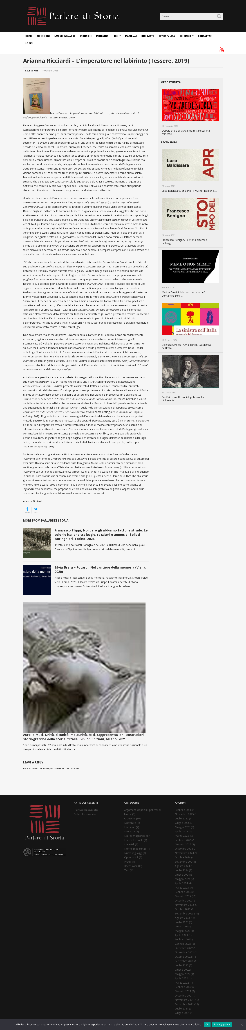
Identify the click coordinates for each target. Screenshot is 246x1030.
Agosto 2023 (182, 917)
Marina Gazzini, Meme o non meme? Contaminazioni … (183, 294)
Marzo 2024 (182, 887)
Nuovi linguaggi (64, 36)
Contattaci (205, 36)
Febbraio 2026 (183, 810)
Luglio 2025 (181, 818)
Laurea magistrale (134, 835)
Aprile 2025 (181, 831)
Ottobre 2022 (183, 956)
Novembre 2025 (184, 814)
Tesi (116, 36)
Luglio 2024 (181, 870)
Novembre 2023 (184, 905)
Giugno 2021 (182, 1013)
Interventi (102, 36)
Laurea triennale (133, 840)
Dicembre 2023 (184, 900)
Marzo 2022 (182, 982)
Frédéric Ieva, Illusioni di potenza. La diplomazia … (183, 399)
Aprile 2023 (181, 935)
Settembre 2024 (184, 861)
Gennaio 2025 (183, 844)
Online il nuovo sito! (85, 814)
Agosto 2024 (182, 866)
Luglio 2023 (181, 922)
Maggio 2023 (182, 930)
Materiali (131, 36)
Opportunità (166, 36)
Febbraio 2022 (183, 987)
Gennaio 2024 (183, 896)
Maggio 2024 (182, 879)
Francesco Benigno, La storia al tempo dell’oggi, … (184, 241)
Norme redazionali (135, 848)
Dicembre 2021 (184, 995)
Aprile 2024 (181, 883)
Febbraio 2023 (183, 939)
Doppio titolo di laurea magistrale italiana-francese (186, 132)
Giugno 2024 (182, 874)
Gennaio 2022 (183, 991)
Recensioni (43, 36)
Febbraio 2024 (183, 892)
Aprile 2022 (181, 978)
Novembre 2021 (184, 1000)
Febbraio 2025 (183, 840)
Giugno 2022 (182, 969)
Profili (127, 861)
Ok (207, 1024)
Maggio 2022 (182, 974)
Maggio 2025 (182, 827)
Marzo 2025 (182, 835)
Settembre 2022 (184, 961)
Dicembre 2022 (184, 948)
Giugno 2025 (182, 822)
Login (29, 43)
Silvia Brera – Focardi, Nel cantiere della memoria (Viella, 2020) (100, 569)
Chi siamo (185, 36)
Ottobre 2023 (183, 909)
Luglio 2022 (181, 965)
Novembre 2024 (184, 853)
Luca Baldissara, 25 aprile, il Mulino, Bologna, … (189, 190)
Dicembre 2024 (184, 848)
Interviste (147, 36)
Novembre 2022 (184, 952)
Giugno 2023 (182, 926)
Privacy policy (222, 1024)
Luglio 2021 (181, 1008)
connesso (43, 768)
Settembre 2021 (184, 1004)
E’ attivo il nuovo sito (86, 810)
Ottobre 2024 (183, 857)
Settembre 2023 (184, 913)
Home (28, 36)
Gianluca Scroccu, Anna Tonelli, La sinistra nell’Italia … (186, 346)
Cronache (85, 36)
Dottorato (130, 822)
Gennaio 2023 (183, 943)
